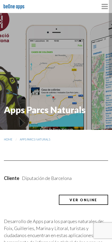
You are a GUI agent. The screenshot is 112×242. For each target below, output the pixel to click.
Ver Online (83, 200)
